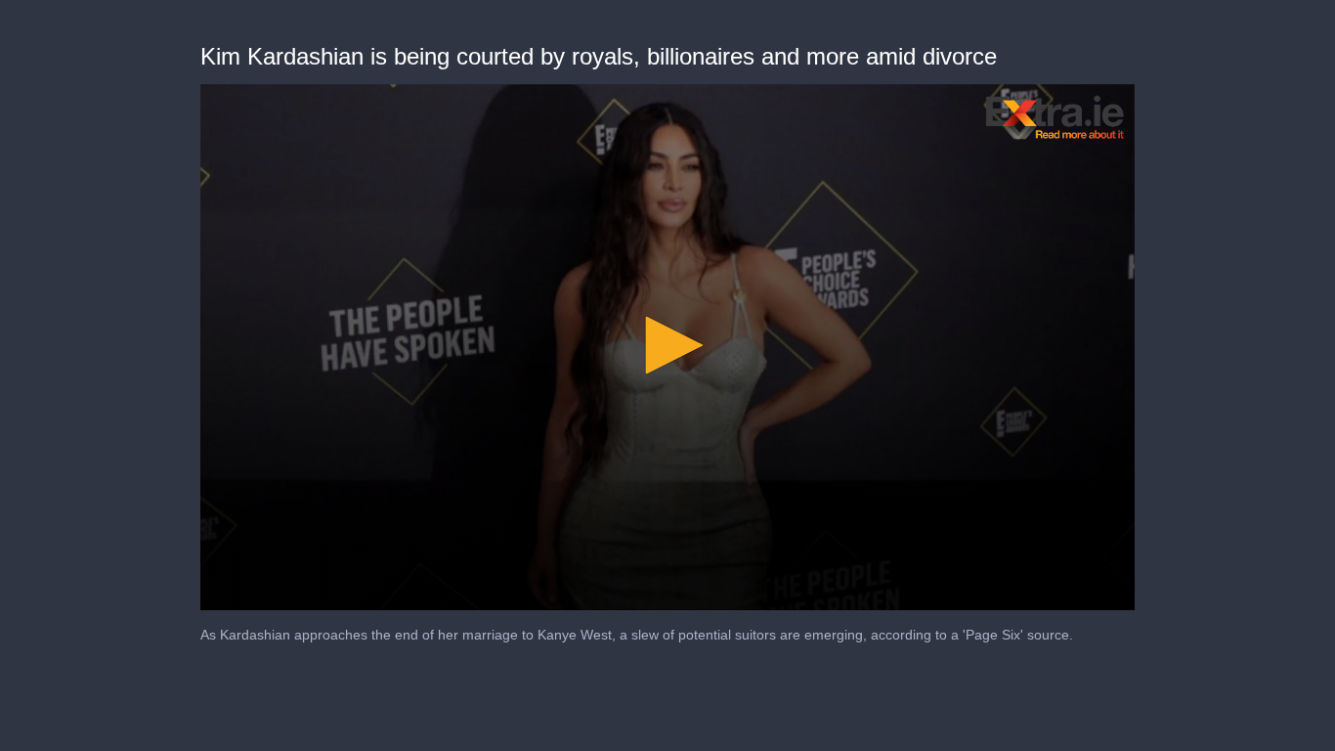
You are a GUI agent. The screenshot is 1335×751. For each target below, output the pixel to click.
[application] (667, 347)
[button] (667, 345)
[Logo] (1055, 117)
